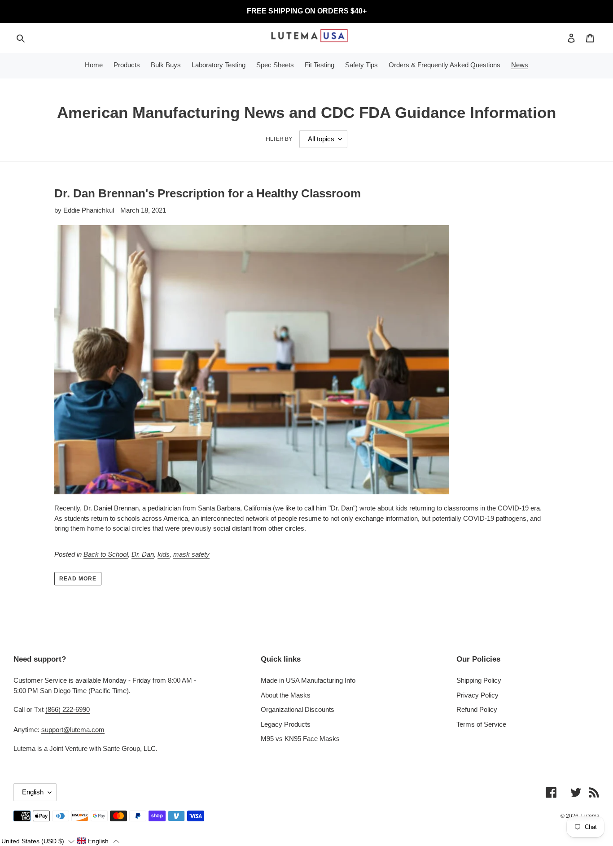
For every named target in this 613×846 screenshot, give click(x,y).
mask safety (191, 554)
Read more (77, 579)
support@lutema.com (73, 729)
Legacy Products (286, 724)
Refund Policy (476, 709)
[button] (38, 841)
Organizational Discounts (297, 709)
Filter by (279, 139)
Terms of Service (481, 724)
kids (164, 554)
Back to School (105, 554)
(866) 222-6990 (67, 709)
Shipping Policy (478, 680)
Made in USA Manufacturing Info (308, 680)
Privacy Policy (477, 695)
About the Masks (286, 695)
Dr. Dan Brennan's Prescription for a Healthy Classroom (207, 193)
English (33, 792)
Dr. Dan (142, 554)
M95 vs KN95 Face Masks (300, 738)
